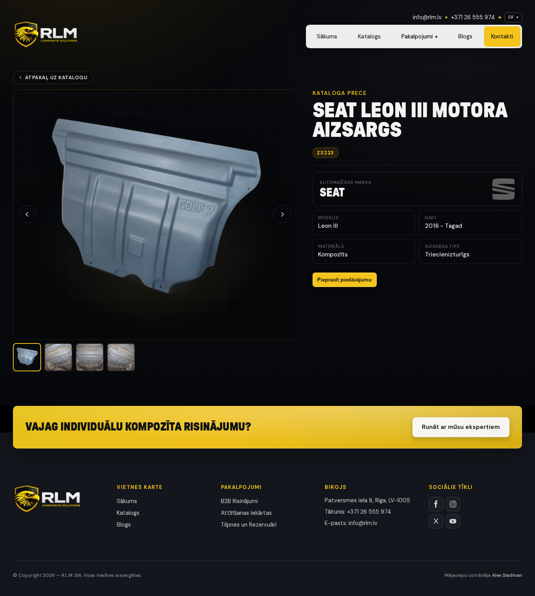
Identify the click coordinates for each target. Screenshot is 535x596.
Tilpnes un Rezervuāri (249, 524)
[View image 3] (90, 357)
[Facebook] (436, 504)
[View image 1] (27, 357)
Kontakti (502, 36)
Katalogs (369, 36)
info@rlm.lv (427, 17)
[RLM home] (45, 34)
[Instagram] (453, 504)
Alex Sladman (507, 575)
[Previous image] (27, 214)
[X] (436, 521)
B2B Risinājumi (239, 501)
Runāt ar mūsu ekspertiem (461, 427)
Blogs (465, 36)
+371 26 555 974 (473, 17)
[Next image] (282, 214)
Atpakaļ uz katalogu (56, 77)
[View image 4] (121, 357)
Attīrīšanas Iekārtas (246, 512)
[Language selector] (513, 17)
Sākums (327, 36)
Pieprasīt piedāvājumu (344, 280)
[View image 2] (58, 357)
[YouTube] (453, 521)
